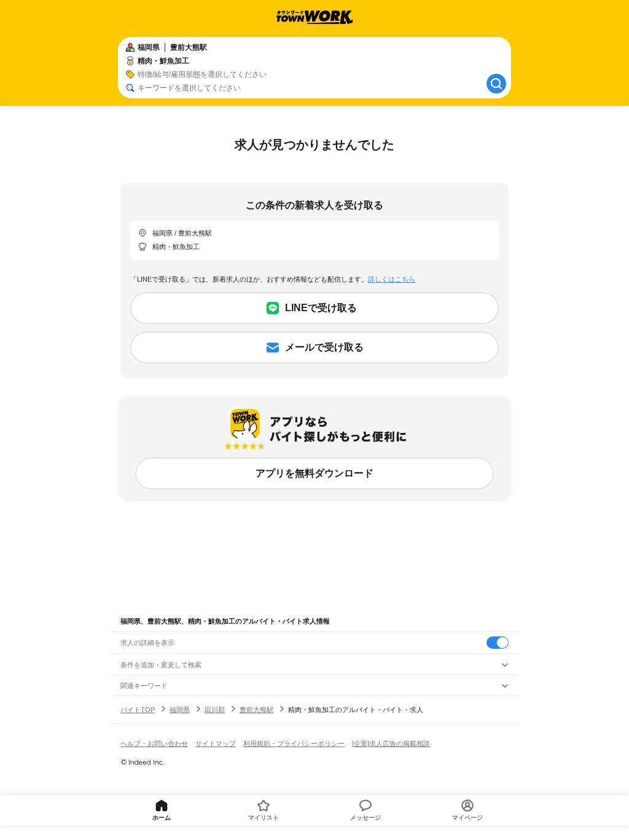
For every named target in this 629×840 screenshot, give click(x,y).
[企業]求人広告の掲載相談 (391, 743)
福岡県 (180, 709)
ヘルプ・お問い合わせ (154, 743)
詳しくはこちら (391, 279)
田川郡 (215, 709)
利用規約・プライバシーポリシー (294, 743)
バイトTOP (137, 709)
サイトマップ (215, 743)
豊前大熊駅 (256, 709)
